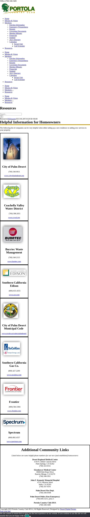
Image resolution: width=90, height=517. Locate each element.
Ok (27, 516)
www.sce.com (14, 295)
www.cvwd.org (14, 218)
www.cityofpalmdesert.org (14, 176)
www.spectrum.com (14, 441)
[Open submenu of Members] (12, 90)
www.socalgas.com (14, 375)
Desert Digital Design (68, 509)
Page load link (5, 511)
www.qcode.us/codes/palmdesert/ (14, 333)
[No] (30, 516)
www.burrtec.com (14, 261)
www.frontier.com (14, 411)
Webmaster (12, 119)
